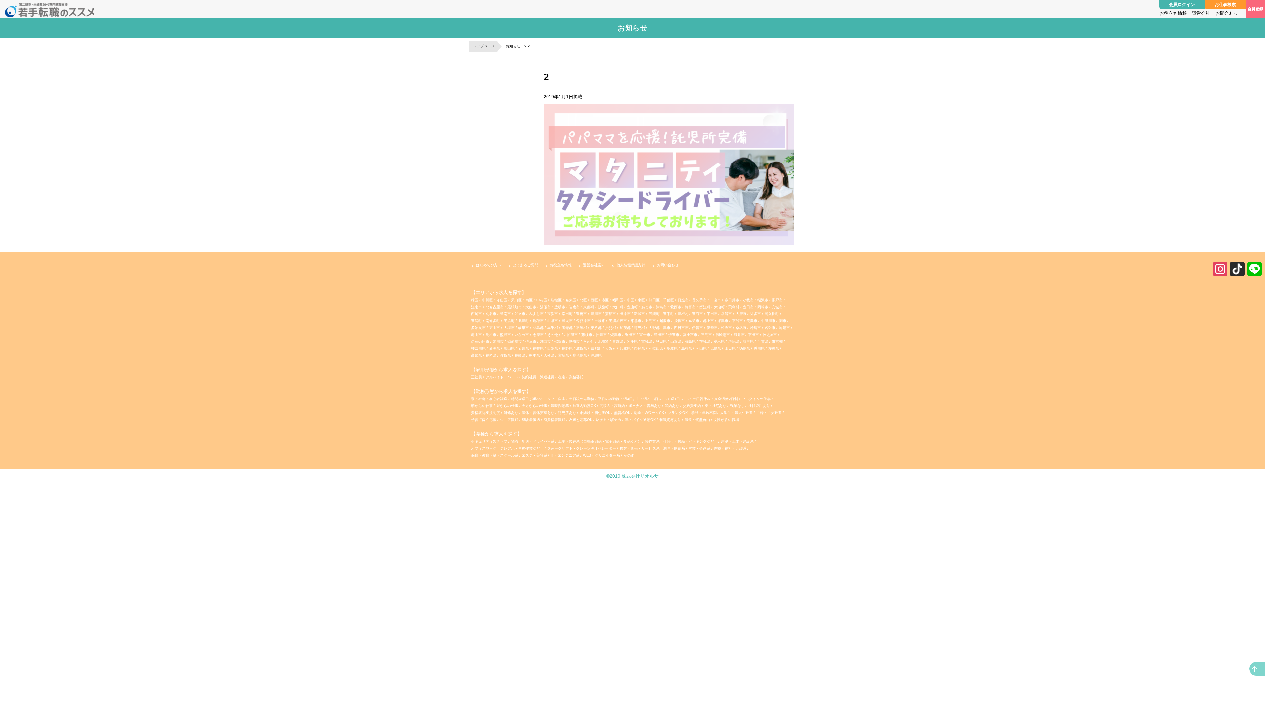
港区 (605, 300)
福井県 (538, 348)
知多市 (755, 314)
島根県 (686, 348)
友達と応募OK (581, 420)
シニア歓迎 (509, 420)
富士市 (644, 335)
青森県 (617, 341)
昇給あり (672, 406)
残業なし (737, 406)
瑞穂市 (538, 321)
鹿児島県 (580, 355)
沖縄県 (596, 355)
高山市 (494, 328)
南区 (529, 300)
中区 (630, 300)
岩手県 (632, 341)
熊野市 (505, 335)
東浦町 (476, 321)
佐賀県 (505, 355)
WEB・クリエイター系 (601, 455)
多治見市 (478, 328)
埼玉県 (748, 341)
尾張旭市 (514, 307)
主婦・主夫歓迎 (769, 413)
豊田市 (748, 307)
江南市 (476, 307)
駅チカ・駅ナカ (609, 420)
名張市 (770, 328)
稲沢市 (762, 300)
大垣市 (509, 328)
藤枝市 (586, 335)
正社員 (476, 377)
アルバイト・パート (502, 377)
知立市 (520, 314)
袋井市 (739, 335)
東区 (641, 300)
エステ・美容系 (534, 455)
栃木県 (719, 341)
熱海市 (574, 341)
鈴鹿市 (755, 328)
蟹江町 (704, 307)
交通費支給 (692, 406)
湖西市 (545, 341)
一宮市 (715, 300)
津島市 (661, 307)
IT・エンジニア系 (565, 455)
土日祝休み (702, 399)
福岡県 (491, 355)
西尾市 (476, 314)
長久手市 (699, 300)
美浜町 (509, 321)
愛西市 (675, 307)
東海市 (697, 314)
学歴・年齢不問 (704, 413)
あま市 (646, 307)
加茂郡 (625, 328)
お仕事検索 (1225, 4)
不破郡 (581, 328)
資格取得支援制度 (486, 413)
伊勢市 (712, 328)
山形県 (675, 341)
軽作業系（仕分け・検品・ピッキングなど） (681, 441)
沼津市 (572, 335)
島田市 (659, 335)
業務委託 (576, 377)
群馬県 (733, 341)
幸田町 (567, 314)
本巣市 (694, 321)
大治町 (719, 307)
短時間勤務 (560, 406)
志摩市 (538, 335)
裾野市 (559, 341)
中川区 (487, 300)
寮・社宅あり (716, 406)
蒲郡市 (610, 314)
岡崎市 (762, 307)
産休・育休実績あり (538, 413)
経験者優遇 (531, 420)
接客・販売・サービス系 (640, 448)
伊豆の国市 (480, 341)
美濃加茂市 (618, 321)
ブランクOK (678, 413)
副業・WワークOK (649, 413)
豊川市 (596, 314)
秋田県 (661, 341)
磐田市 (630, 335)
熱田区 (654, 300)
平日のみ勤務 (609, 399)
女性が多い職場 (726, 420)
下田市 (753, 335)
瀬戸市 (777, 300)
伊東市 (673, 335)
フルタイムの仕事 (757, 399)
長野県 (567, 348)
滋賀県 (581, 348)
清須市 (545, 307)
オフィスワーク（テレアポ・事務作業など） (507, 448)
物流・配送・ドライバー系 (532, 441)
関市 (782, 321)
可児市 (567, 321)
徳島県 (744, 348)
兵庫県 (625, 348)
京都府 (596, 348)
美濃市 (751, 321)
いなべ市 (522, 335)
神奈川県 (478, 348)
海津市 (722, 321)
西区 (594, 300)
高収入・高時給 (613, 406)
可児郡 (639, 328)
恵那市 (636, 321)
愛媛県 (773, 348)
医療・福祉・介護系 (730, 448)
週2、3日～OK (655, 399)
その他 (552, 335)
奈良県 (639, 348)
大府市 (741, 314)
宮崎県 (563, 355)
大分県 (549, 355)
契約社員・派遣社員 (538, 377)
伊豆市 (530, 341)
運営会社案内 (594, 265)
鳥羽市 (491, 335)
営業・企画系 (699, 448)
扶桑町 (603, 307)
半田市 (712, 314)
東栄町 (668, 314)
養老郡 (567, 328)
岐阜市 (523, 328)
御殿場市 (723, 335)
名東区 (570, 300)
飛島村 (733, 307)
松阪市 (726, 328)
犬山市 (530, 307)
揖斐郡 (610, 328)
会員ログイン (1182, 4)
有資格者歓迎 (555, 420)
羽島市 (650, 321)
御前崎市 (514, 341)
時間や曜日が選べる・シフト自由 (538, 399)
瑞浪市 (665, 321)
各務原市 (583, 321)
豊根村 (683, 314)
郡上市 (708, 321)
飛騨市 (679, 321)
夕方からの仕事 (535, 406)
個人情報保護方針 (630, 265)
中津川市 (768, 321)
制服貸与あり (670, 420)
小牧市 (748, 300)
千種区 (668, 300)
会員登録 (1255, 9)
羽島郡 (538, 328)
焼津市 (615, 335)
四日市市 (681, 328)
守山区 (501, 300)
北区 (583, 300)
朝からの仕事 (482, 406)
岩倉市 (574, 307)
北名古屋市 (495, 307)
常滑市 (726, 314)
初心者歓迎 (498, 399)
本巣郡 (552, 328)
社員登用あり (759, 406)
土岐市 (599, 321)
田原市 (625, 314)
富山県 (509, 348)
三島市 (706, 335)
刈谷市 (491, 314)
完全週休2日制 (726, 399)
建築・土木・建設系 (737, 441)
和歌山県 (656, 348)
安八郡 (596, 328)
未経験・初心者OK (595, 413)
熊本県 (534, 355)
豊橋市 (581, 314)
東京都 (777, 341)
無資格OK (622, 413)
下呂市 (737, 321)
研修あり (511, 413)
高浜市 (552, 314)
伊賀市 (697, 328)
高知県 (476, 355)
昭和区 (617, 300)
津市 (666, 328)
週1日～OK (680, 399)
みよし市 (536, 314)
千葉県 (762, 341)
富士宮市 (690, 335)
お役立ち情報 (1173, 13)
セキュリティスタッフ (489, 441)
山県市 (552, 321)
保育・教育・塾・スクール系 (494, 455)
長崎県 (520, 355)
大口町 (617, 307)
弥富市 (690, 307)
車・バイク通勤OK (641, 420)
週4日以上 (632, 399)
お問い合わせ (668, 265)
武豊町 (523, 321)
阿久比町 (772, 314)
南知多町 (493, 321)
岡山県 (701, 348)
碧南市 (505, 314)
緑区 (474, 300)
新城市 (639, 314)
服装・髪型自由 (698, 420)
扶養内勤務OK (585, 406)
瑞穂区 (556, 300)
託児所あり (567, 413)
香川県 (759, 348)
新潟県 (494, 348)
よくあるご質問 (525, 265)
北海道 (603, 341)
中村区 (541, 300)
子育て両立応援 (484, 420)
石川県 (523, 348)
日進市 (683, 300)
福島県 (690, 341)
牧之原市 (770, 335)
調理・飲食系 (674, 448)
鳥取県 (672, 348)
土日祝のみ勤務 (582, 399)
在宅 (561, 377)
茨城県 (704, 341)
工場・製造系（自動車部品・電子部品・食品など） (599, 441)
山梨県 (552, 348)
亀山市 (476, 335)
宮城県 (646, 341)
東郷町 (588, 307)
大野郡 (654, 328)
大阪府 (610, 348)
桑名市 (741, 328)
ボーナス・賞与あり (645, 406)
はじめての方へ (488, 265)
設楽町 (654, 314)
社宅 (482, 399)
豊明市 (559, 307)
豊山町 (632, 307)
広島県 (715, 348)
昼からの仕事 (507, 406)
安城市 (777, 307)
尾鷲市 (784, 328)
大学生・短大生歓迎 (737, 413)
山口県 (730, 348)
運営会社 (1201, 13)
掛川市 (601, 335)
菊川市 (498, 341)
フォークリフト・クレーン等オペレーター (581, 448)
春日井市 (732, 300)
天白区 (516, 300)
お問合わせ (1226, 13)
